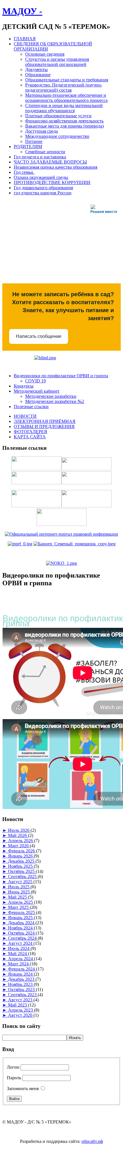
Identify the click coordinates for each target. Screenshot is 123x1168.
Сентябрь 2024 (23, 938)
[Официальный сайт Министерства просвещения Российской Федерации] (20, 543)
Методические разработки (50, 396)
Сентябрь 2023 (23, 994)
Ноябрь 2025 (21, 866)
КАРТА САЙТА (30, 436)
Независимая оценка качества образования (55, 167)
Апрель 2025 (21, 902)
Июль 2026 (19, 830)
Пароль (14, 1077)
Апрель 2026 (21, 840)
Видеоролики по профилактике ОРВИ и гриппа (61, 375)
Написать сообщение (38, 336)
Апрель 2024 (21, 958)
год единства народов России (43, 192)
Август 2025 (20, 881)
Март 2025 (19, 907)
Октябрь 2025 (22, 871)
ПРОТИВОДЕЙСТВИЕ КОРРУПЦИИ (52, 182)
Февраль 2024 (22, 969)
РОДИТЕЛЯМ (28, 146)
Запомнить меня (23, 1088)
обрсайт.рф (92, 1141)
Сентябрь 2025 (23, 876)
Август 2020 (20, 1015)
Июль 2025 (19, 886)
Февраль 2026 (22, 850)
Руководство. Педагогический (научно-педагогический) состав (63, 87)
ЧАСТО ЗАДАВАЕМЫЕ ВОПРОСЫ (50, 162)
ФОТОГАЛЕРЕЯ (30, 431)
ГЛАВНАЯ (25, 38)
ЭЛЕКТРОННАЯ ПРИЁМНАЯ (45, 421)
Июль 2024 (19, 948)
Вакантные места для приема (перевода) (64, 126)
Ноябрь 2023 (21, 984)
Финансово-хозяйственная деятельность (64, 120)
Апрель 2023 (21, 1010)
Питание (33, 141)
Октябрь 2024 (22, 933)
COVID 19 (35, 380)
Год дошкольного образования (43, 187)
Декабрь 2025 (21, 861)
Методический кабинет (36, 391)
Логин (13, 1067)
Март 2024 (19, 963)
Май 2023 (18, 1004)
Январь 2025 (21, 917)
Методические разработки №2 (54, 401)
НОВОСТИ (25, 416)
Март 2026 (19, 845)
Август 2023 (20, 999)
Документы (36, 69)
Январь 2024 (21, 974)
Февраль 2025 (22, 912)
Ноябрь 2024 (21, 927)
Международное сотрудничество (57, 136)
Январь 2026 (21, 856)
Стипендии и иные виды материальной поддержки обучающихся (64, 108)
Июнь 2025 (19, 891)
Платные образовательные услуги (58, 115)
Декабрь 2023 (21, 979)
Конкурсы (23, 386)
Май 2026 (18, 835)
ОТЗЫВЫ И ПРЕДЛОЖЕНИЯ (44, 426)
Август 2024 (20, 943)
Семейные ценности (45, 151)
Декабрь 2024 (21, 922)
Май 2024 (18, 953)
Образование (38, 74)
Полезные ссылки (31, 406)
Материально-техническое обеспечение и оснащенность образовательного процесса (66, 98)
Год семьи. (24, 172)
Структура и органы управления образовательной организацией (57, 62)
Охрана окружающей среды (41, 177)
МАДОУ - (22, 11)
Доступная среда (41, 131)
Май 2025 (18, 897)
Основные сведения (44, 54)
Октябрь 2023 (22, 989)
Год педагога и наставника (40, 156)
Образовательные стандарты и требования (66, 79)
